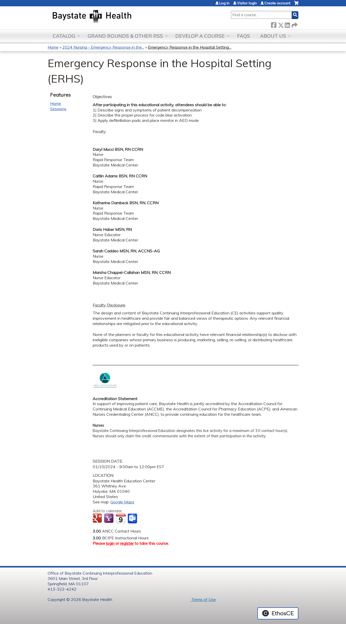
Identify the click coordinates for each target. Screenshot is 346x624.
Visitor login (247, 3)
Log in (224, 3)
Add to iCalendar (121, 518)
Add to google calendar (98, 519)
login (110, 543)
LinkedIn (287, 24)
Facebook (273, 24)
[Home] (116, 16)
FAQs (243, 36)
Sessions (58, 108)
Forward (294, 24)
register (127, 543)
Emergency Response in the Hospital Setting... (189, 47)
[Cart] (296, 5)
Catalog (64, 36)
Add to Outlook (133, 519)
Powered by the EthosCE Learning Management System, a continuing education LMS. (277, 613)
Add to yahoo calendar (109, 519)
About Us (273, 36)
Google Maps (122, 501)
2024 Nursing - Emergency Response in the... (103, 47)
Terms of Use (203, 599)
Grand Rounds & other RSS (125, 36)
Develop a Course (200, 36)
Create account (277, 3)
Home (53, 47)
